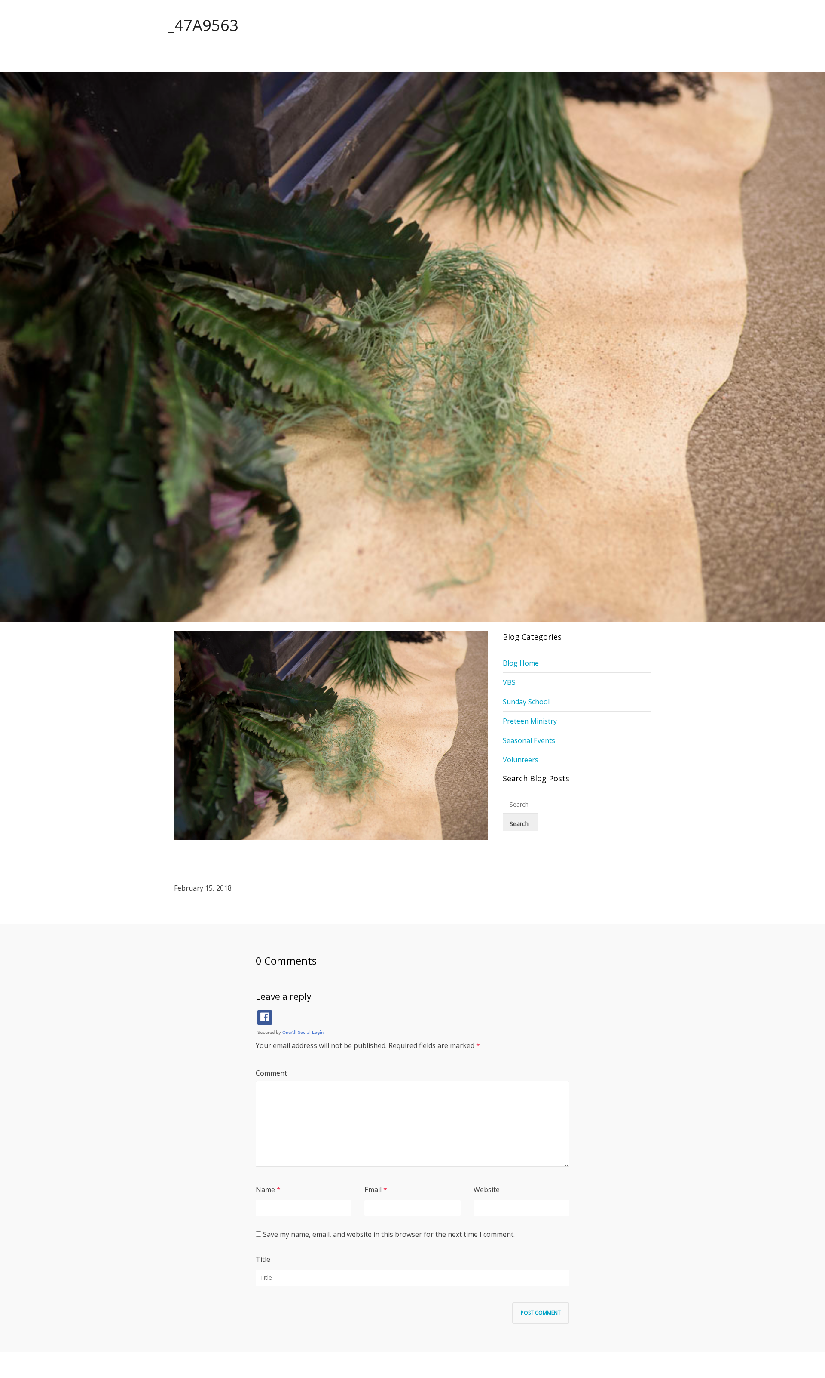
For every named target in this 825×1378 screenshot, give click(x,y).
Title (263, 1259)
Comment (271, 1073)
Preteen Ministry (530, 721)
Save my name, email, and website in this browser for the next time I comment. (389, 1234)
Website (487, 1189)
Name (265, 1189)
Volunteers (520, 760)
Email (373, 1189)
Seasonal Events (529, 740)
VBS (509, 682)
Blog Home (521, 663)
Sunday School (526, 701)
